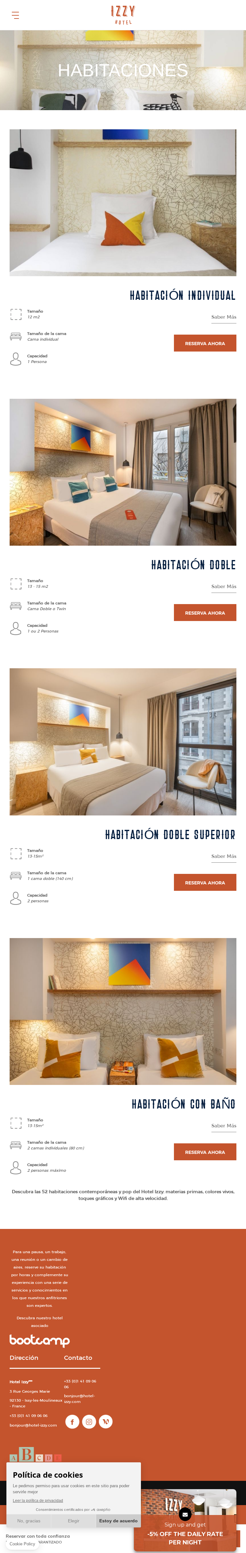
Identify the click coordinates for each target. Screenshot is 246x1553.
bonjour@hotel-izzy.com (33, 1425)
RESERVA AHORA (205, 343)
